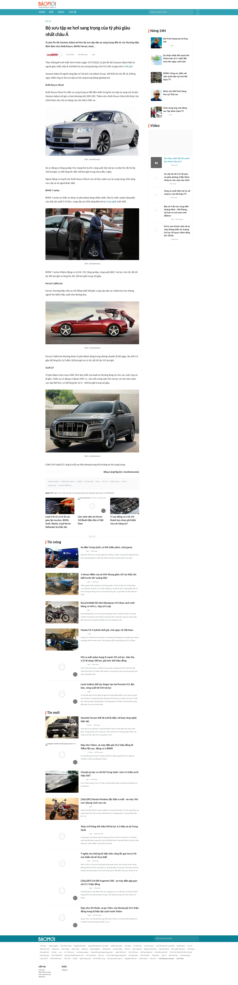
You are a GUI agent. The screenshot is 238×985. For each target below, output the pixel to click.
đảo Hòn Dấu (173, 955)
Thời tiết (67, 958)
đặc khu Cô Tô (45, 949)
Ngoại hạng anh (85, 958)
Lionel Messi (143, 958)
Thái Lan (101, 955)
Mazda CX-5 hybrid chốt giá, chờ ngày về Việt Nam (107, 630)
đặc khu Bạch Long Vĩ (115, 958)
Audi (124, 482)
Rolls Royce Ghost (68, 482)
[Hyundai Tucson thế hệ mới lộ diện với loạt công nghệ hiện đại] (62, 727)
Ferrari (104, 482)
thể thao (43, 946)
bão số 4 (153, 958)
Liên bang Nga (185, 955)
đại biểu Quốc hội (161, 952)
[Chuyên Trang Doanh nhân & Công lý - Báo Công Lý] (83, 692)
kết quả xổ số (164, 949)
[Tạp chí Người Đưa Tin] (83, 610)
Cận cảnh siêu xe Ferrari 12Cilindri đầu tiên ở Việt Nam (90, 520)
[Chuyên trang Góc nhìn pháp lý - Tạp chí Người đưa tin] (166, 184)
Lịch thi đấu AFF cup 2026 (165, 946)
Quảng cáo (42, 977)
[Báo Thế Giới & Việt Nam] (83, 725)
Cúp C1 (164, 955)
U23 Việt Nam (133, 952)
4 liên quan (93, 551)
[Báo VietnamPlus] (84, 834)
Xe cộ (48, 21)
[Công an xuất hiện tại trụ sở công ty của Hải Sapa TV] (156, 195)
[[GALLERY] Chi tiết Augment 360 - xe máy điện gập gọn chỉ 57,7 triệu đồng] (62, 890)
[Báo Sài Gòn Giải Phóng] (166, 165)
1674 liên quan (97, 915)
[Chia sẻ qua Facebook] (47, 472)
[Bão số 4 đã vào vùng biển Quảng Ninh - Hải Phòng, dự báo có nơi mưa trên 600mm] (156, 210)
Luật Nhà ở (44, 958)
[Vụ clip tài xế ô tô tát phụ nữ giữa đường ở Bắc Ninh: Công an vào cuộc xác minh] (156, 178)
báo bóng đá (44, 955)
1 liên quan (96, 725)
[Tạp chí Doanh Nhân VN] (165, 115)
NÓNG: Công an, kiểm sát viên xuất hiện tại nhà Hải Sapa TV (175, 76)
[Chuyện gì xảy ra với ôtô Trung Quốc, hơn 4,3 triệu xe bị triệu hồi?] (62, 782)
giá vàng (128, 946)
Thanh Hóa (155, 955)
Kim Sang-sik (137, 949)
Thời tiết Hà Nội (65, 946)
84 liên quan (179, 219)
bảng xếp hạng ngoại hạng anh (102, 952)
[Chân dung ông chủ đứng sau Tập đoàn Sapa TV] (156, 112)
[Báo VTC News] (52, 54)
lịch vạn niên (117, 949)
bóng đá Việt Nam (150, 949)
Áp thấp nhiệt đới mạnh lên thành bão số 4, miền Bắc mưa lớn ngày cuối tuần (176, 58)
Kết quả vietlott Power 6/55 (74, 955)
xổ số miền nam (56, 958)
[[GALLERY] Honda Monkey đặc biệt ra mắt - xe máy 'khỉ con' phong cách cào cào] (62, 809)
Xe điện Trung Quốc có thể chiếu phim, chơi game (106, 547)
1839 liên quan (98, 834)
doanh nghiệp (95, 949)
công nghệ (111, 201)
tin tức (189, 946)
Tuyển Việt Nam (120, 952)
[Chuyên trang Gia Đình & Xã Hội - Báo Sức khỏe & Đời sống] (83, 752)
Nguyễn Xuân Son (131, 958)
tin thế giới (137, 946)
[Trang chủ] (47, 4)
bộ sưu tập (89, 482)
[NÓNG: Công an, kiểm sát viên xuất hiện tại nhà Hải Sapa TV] (156, 77)
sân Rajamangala (82, 952)
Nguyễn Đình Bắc (80, 946)
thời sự (127, 949)
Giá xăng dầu (133, 955)
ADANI (79, 482)
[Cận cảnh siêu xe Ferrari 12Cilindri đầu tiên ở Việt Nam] (92, 506)
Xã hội (75, 958)
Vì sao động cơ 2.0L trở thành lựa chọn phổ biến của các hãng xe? (123, 520)
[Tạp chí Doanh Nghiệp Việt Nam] (83, 664)
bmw (98, 482)
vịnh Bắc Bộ (106, 949)
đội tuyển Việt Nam (178, 949)
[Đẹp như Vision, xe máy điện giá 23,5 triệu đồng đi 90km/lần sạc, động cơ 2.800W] (62, 754)
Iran (60, 952)
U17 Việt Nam (69, 952)
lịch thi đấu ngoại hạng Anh (116, 955)
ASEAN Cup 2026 (116, 946)
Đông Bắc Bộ (44, 952)
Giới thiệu (42, 970)
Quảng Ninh (181, 946)
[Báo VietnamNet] (47, 531)
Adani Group (115, 482)
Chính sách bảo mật (45, 974)
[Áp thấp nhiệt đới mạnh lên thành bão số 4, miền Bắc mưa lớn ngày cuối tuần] (156, 59)
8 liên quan (95, 664)
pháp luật (55, 949)
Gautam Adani (53, 482)
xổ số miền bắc (57, 955)
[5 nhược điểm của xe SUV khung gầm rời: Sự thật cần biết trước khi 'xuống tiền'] (62, 584)
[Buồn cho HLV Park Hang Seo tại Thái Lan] (156, 95)
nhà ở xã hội (144, 955)
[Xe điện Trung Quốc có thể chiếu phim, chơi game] (62, 557)
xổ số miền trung (99, 958)
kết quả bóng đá (146, 952)
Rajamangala (53, 946)
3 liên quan (95, 582)
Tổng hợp (64, 970)
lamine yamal (149, 946)
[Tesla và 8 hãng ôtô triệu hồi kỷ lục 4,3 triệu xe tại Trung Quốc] (62, 836)
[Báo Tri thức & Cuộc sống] (84, 807)
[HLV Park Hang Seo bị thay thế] (156, 42)
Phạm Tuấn (75, 949)
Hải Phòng (191, 949)
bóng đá (85, 949)
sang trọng (52, 485)
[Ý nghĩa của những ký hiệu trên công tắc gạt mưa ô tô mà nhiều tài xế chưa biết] (62, 863)
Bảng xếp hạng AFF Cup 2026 (98, 946)
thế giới (128, 66)
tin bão (53, 952)
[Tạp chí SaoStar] (166, 45)
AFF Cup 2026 (91, 955)
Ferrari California (65, 485)
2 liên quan (173, 197)
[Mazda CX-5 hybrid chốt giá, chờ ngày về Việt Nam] (62, 639)
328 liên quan (98, 752)
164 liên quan (83, 55)
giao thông (65, 949)
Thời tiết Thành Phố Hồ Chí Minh (181, 952)
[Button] (197, 12)
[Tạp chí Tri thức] (82, 551)
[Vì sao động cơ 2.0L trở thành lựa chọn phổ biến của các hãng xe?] (124, 506)
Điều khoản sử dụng (45, 972)
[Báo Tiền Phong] (80, 527)
